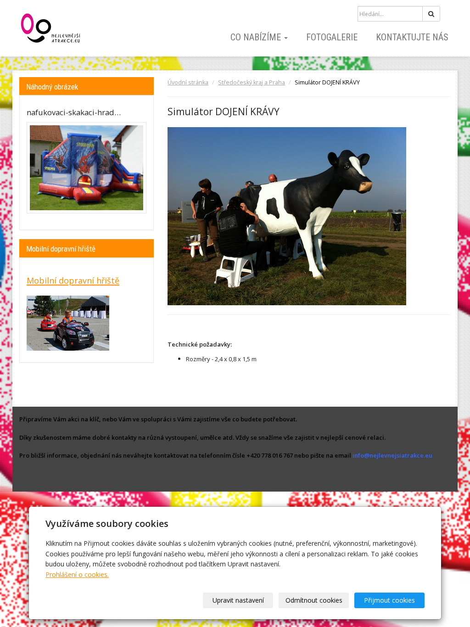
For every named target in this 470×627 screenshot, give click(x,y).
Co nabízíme (256, 37)
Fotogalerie (332, 37)
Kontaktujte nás (412, 37)
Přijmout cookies (389, 600)
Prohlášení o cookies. (77, 574)
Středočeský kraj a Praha (251, 82)
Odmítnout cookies (313, 600)
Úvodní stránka (188, 82)
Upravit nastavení (238, 600)
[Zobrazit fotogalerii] (86, 167)
